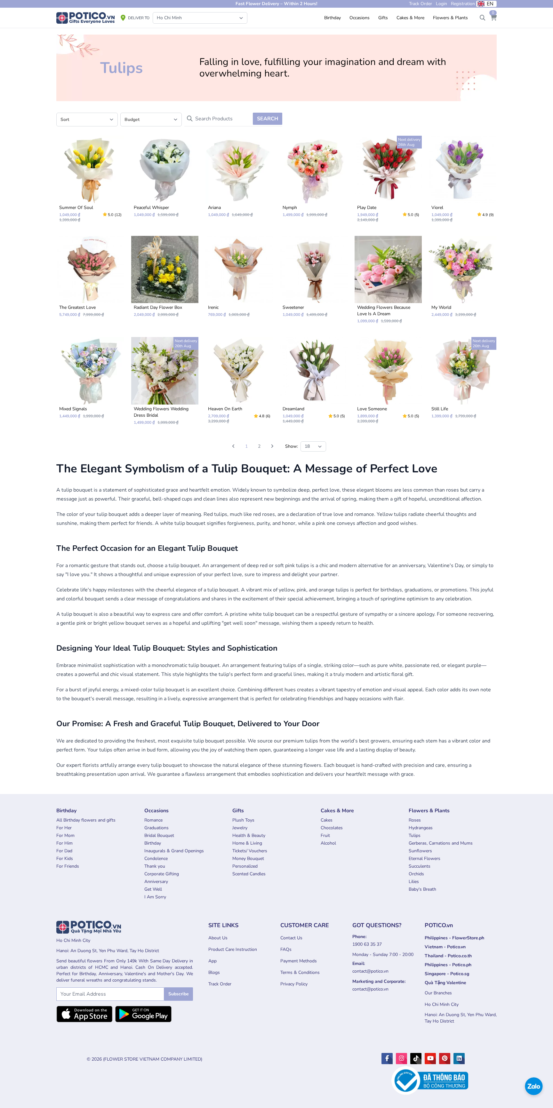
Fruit (325, 835)
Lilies (414, 882)
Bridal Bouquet (159, 835)
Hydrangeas (421, 828)
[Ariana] (239, 179)
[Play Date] (388, 182)
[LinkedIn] (459, 1058)
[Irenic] (239, 279)
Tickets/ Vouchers (249, 851)
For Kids (64, 858)
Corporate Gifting (161, 874)
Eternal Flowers (424, 858)
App (212, 961)
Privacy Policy (294, 984)
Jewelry (239, 828)
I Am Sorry (155, 897)
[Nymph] (314, 179)
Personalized (245, 866)
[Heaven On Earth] (239, 383)
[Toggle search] (482, 18)
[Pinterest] (444, 1058)
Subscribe (178, 994)
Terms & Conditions (300, 972)
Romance (153, 820)
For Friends (67, 866)
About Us (218, 938)
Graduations (156, 828)
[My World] (462, 279)
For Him (64, 843)
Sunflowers (420, 851)
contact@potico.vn (370, 971)
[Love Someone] (388, 383)
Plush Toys (243, 820)
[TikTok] (415, 1058)
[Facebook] (387, 1058)
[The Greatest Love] (90, 279)
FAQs (286, 949)
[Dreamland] (314, 383)
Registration (463, 4)
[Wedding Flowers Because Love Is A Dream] (388, 282)
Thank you (154, 866)
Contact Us (291, 938)
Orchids (416, 874)
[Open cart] (493, 17)
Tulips (415, 835)
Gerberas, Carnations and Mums (441, 843)
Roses (415, 820)
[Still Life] (462, 380)
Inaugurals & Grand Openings (174, 851)
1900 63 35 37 (367, 944)
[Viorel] (462, 182)
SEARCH (267, 118)
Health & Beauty (248, 835)
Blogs (214, 972)
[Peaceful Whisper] (165, 179)
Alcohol (328, 843)
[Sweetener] (314, 279)
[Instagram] (401, 1058)
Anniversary (156, 882)
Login (441, 4)
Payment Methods (298, 961)
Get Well (153, 889)
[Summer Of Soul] (90, 182)
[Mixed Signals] (90, 380)
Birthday (152, 843)
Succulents (419, 866)
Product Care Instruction (232, 949)
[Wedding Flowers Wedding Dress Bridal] (165, 383)
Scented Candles (249, 874)
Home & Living (247, 843)
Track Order (219, 984)
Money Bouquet (248, 858)
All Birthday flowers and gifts (86, 820)
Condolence (156, 858)
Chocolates (332, 828)
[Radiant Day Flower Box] (165, 279)
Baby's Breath (422, 889)
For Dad (64, 851)
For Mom (65, 835)
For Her (64, 828)
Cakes (327, 820)
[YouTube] (430, 1058)
